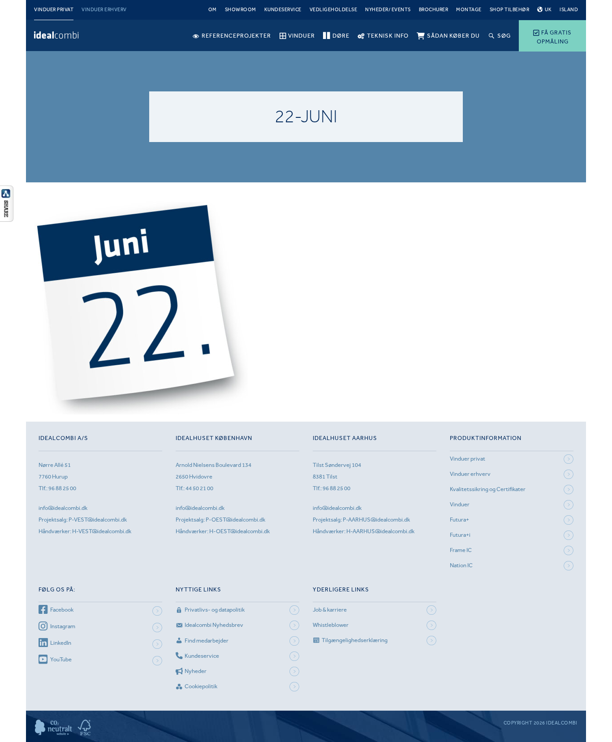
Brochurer (433, 10)
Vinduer (460, 504)
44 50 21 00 (199, 488)
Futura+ (459, 519)
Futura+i (460, 534)
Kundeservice (283, 10)
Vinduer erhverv (104, 10)
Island (569, 10)
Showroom (240, 10)
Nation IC (461, 565)
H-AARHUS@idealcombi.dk (380, 531)
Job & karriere (330, 609)
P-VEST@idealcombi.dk (98, 519)
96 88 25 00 (62, 488)
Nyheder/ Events (388, 10)
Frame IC (461, 550)
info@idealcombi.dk (63, 508)
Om (212, 10)
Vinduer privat (53, 10)
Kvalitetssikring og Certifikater (488, 489)
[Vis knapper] (6, 219)
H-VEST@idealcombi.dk (101, 531)
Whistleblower (331, 624)
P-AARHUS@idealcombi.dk (376, 519)
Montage (469, 10)
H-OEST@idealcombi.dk (239, 531)
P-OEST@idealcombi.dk (235, 519)
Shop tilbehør (510, 10)
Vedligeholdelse (334, 10)
